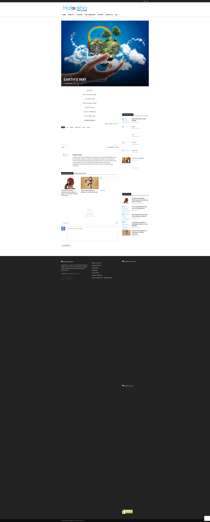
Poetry (73, 18)
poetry (88, 127)
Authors (100, 14)
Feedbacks (94, 270)
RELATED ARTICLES (67, 173)
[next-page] (65, 199)
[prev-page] (62, 199)
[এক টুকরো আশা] (126, 152)
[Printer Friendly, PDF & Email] (111, 124)
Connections (95, 268)
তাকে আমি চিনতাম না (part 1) (138, 158)
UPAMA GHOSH (68, 83)
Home (64, 14)
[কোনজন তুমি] (109, 183)
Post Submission (90, 14)
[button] (147, 15)
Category (79, 14)
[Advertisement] (119, 8)
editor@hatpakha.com (74, 273)
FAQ (116, 14)
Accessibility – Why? (112, 147)
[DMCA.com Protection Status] (127, 513)
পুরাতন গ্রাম (134, 142)
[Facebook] (62, 1)
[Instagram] (65, 1)
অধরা (133, 134)
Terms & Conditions (97, 275)
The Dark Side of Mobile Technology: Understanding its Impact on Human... (140, 200)
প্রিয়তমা (133, 126)
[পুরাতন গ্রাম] (126, 144)
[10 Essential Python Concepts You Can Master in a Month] (126, 218)
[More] (116, 137)
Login (116, 223)
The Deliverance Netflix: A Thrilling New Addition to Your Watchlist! (140, 224)
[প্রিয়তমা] (126, 129)
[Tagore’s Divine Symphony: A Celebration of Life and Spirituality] (90, 183)
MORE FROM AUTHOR (80, 173)
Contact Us (109, 14)
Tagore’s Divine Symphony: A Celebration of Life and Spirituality (139, 232)
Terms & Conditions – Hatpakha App (102, 277)
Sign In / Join (146, 1)
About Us (71, 14)
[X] (68, 1)
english (71, 127)
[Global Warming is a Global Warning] (126, 121)
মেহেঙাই (62, 147)
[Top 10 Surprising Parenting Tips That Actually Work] (126, 210)
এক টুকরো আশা (135, 150)
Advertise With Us (96, 265)
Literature (68, 18)
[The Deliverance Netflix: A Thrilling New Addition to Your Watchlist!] (126, 227)
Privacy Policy (95, 273)
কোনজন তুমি (102, 190)
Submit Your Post (96, 263)
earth (67, 127)
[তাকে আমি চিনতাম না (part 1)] (126, 160)
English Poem (78, 127)
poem (84, 127)
